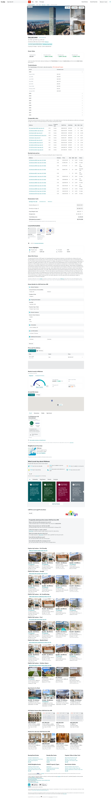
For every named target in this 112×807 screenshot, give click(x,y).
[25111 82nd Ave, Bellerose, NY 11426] (48, 671)
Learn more (71, 442)
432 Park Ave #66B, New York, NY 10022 (37, 182)
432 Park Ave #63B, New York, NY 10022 (37, 179)
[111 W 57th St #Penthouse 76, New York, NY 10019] (48, 716)
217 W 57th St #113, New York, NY (36, 147)
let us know (64, 793)
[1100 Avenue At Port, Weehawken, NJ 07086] (62, 694)
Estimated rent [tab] (42, 201)
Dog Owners (42, 479)
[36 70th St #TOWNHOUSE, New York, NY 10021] (34, 716)
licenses (59, 776)
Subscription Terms (67, 789)
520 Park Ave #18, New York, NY (35, 140)
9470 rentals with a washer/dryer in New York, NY (40, 642)
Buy (33, 1)
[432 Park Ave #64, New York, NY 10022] (62, 738)
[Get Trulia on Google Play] (43, 785)
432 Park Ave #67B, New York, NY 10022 (37, 185)
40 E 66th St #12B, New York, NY (36, 145)
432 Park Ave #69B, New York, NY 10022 (37, 188)
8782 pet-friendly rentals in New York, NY (38, 550)
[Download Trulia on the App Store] (34, 785)
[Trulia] (29, 785)
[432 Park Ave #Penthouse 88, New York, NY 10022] (48, 738)
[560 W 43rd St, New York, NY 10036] (48, 557)
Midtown (47, 41)
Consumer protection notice (46, 780)
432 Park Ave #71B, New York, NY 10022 (37, 193)
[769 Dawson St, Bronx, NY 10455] (62, 671)
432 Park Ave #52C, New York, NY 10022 (37, 173)
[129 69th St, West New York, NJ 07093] (76, 694)
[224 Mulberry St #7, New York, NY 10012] (62, 716)
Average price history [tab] (39, 375)
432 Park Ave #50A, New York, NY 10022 (37, 162)
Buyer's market (39, 387)
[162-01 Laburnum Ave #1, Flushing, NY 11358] (34, 671)
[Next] (83, 561)
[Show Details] (82, 72)
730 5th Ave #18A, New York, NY (36, 142)
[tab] (32, 351)
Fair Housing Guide (43, 789)
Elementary (36, 413)
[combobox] (18, 2)
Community (35, 479)
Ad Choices (79, 789)
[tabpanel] (56, 213)
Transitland (42, 773)
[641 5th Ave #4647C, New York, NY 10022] (76, 738)
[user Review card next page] (84, 492)
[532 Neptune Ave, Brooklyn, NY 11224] (76, 580)
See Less (31, 343)
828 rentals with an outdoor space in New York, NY (40, 665)
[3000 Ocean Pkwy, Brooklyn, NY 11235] (62, 557)
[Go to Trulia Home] (3, 2)
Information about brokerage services (35, 780)
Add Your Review (56, 504)
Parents (49, 479)
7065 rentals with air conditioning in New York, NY (40, 596)
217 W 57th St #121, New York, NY (36, 149)
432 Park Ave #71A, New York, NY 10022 (37, 191)
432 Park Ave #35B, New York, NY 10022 (37, 160)
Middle (42, 413)
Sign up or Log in (103, 1)
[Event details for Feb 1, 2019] (82, 357)
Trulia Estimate (33, 67)
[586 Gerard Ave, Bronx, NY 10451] (76, 557)
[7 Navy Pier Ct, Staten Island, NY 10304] (62, 626)
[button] (29, 2)
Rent (37, 1)
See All (31, 473)
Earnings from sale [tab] (33, 201)
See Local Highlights (41, 453)
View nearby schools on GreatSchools (38, 440)
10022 (48, 4)
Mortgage (42, 1)
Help (71, 789)
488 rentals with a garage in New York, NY (38, 573)
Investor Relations (56, 789)
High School (49, 413)
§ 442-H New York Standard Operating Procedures (35, 778)
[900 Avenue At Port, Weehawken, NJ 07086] (34, 694)
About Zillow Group (36, 789)
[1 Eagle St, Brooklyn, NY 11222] (34, 557)
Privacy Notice (75, 789)
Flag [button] (38, 499)
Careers (48, 789)
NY (40, 4)
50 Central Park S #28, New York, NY (36, 128)
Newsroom (51, 789)
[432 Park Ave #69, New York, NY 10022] (34, 738)
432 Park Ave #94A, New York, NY (36, 130)
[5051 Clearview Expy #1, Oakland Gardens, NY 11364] (76, 671)
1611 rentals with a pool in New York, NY (37, 619)
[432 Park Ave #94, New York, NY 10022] (76, 716)
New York (43, 4)
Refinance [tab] (50, 201)
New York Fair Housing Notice (32, 779)
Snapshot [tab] (31, 375)
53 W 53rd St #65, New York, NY (35, 133)
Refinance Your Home (47, 44)
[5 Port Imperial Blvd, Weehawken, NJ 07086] (48, 694)
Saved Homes (85, 1)
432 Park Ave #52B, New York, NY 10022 (37, 169)
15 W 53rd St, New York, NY (34, 137)
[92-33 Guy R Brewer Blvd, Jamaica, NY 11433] (62, 580)
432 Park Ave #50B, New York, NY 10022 (37, 165)
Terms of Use (61, 789)
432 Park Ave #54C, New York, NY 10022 (37, 176)
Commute (55, 479)
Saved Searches (93, 1)
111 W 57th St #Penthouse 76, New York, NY (38, 135)
